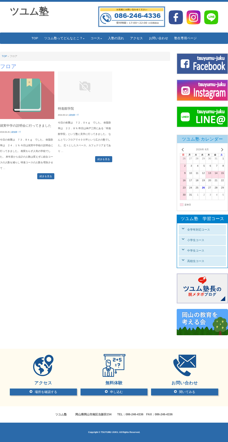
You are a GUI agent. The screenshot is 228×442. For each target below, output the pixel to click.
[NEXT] (221, 149)
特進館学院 (66, 108)
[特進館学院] (85, 101)
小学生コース (195, 240)
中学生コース (195, 250)
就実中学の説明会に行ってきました (25, 125)
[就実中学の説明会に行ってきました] (27, 118)
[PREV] (183, 149)
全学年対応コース (198, 229)
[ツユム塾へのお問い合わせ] (131, 26)
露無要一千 (16, 132)
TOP (4, 56)
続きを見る (46, 176)
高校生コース (195, 261)
